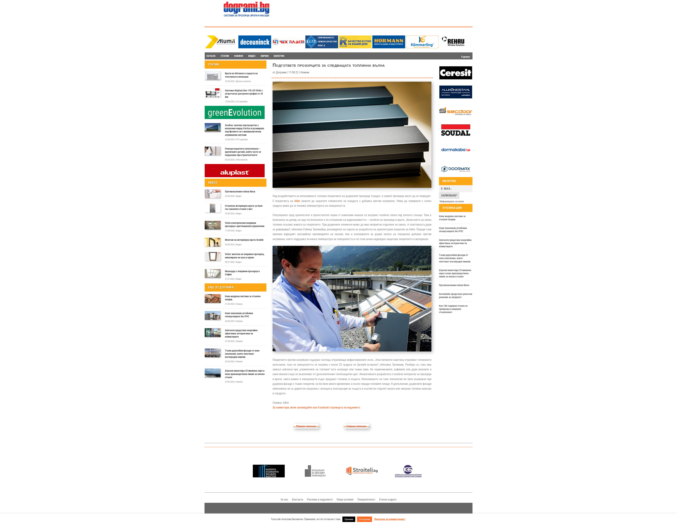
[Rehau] (455, 47)
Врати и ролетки (243, 81)
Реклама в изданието (320, 499)
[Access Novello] (455, 155)
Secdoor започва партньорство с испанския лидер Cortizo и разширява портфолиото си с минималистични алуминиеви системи (244, 130)
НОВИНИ (238, 55)
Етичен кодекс (388, 499)
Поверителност (366, 499)
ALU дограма (242, 101)
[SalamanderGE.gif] (235, 118)
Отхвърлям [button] (364, 519)
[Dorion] (455, 174)
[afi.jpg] (315, 476)
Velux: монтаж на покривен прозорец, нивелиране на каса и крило (244, 256)
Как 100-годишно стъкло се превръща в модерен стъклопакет (453, 309)
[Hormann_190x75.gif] (388, 47)
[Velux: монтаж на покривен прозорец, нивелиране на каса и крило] (213, 256)
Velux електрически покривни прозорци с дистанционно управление (244, 224)
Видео (239, 196)
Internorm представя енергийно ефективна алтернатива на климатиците (241, 333)
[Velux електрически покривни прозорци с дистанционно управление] (213, 225)
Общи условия (345, 499)
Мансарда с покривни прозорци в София (242, 273)
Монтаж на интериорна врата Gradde (244, 239)
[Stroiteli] (362, 476)
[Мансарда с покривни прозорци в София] (213, 273)
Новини (239, 304)
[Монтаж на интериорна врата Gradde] (213, 242)
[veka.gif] (321, 47)
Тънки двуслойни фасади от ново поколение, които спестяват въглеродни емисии (242, 353)
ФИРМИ (265, 55)
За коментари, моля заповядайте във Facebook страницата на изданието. (317, 407)
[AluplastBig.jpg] (235, 176)
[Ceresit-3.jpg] (455, 78)
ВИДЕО (251, 55)
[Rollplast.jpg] (355, 47)
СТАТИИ (225, 55)
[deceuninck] (254, 47)
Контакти (297, 499)
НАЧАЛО (210, 55)
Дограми (281, 72)
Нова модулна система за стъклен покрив (243, 298)
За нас (284, 499)
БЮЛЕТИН (279, 55)
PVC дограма (242, 139)
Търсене (465, 56)
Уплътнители (241, 160)
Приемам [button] (348, 519)
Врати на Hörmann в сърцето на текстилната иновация (241, 75)
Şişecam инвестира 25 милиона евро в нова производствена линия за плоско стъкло (245, 373)
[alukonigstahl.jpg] (455, 97)
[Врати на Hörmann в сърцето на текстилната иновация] (213, 75)
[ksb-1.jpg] (408, 476)
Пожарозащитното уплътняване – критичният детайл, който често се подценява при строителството (243, 151)
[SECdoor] (455, 116)
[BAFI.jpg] (269, 476)
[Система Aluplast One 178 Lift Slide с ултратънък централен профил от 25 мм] (213, 92)
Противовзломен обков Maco (240, 191)
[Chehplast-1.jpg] (288, 47)
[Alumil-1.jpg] (221, 47)
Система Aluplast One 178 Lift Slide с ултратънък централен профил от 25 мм (244, 93)
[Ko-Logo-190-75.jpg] (422, 47)
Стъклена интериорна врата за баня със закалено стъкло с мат (244, 207)
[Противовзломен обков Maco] (213, 193)
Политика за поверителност (389, 519)
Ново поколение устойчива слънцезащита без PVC (239, 315)
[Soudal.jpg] (455, 136)
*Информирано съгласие (451, 201)
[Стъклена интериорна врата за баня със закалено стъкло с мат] (213, 208)
